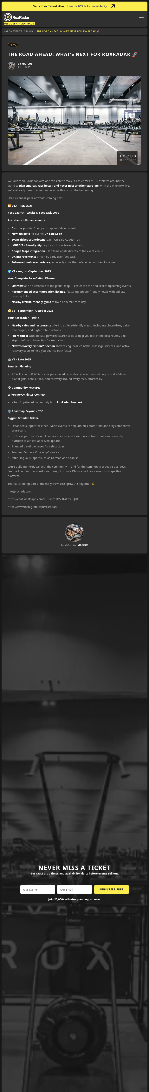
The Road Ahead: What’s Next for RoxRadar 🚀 (68, 31)
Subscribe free (111, 889)
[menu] (141, 19)
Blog (29, 31)
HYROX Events (13, 31)
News (13, 44)
